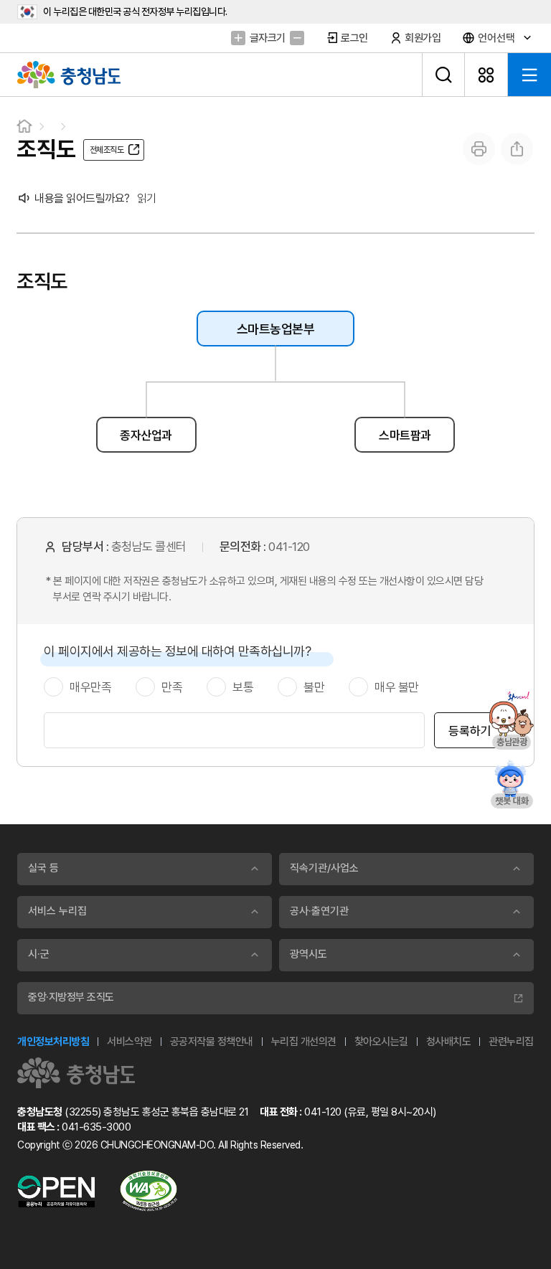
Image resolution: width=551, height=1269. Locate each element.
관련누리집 (511, 1042)
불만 (313, 687)
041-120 (289, 546)
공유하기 (517, 149)
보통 (242, 687)
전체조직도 (107, 150)
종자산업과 (146, 435)
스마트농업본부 (276, 328)
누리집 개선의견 (303, 1042)
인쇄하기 (479, 149)
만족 (171, 687)
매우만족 (90, 687)
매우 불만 (397, 687)
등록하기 (469, 731)
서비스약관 (129, 1042)
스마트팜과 (405, 435)
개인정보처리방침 (53, 1042)
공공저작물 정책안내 (211, 1042)
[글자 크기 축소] (297, 38)
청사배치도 (448, 1042)
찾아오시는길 (381, 1042)
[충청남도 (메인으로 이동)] (76, 1072)
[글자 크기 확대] (238, 38)
